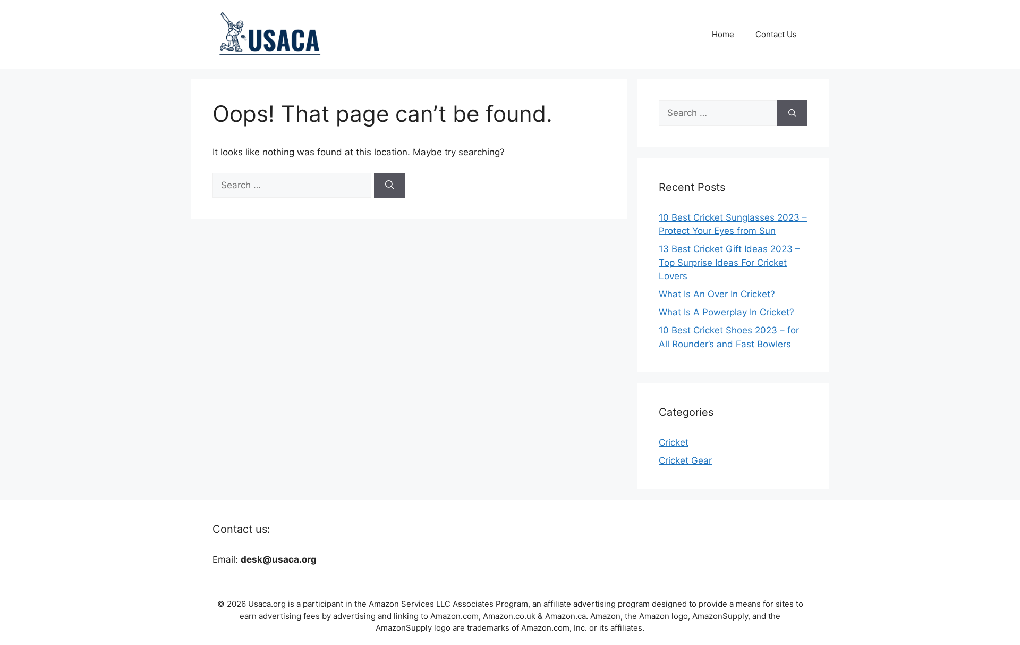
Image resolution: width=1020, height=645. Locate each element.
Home (723, 34)
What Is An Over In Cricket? (717, 294)
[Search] (389, 185)
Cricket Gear (685, 460)
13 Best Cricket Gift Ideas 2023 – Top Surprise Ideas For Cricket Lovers (729, 262)
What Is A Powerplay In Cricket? (726, 312)
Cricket (673, 442)
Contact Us (776, 34)
